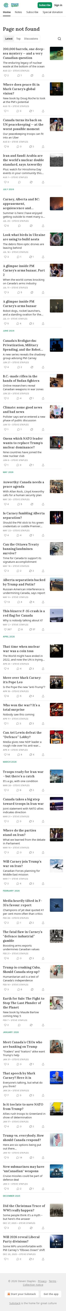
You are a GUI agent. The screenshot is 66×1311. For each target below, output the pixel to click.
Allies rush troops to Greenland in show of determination (24, 1115)
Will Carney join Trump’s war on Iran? (22, 863)
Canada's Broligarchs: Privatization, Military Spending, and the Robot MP (22, 345)
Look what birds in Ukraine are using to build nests (24, 237)
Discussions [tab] (31, 38)
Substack (14, 1303)
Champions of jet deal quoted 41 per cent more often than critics (23, 911)
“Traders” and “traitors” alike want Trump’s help (24, 1053)
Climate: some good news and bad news (22, 409)
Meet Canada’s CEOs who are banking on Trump (22, 1044)
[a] (56, 936)
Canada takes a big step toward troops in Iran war (23, 801)
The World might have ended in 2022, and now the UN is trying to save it (23, 657)
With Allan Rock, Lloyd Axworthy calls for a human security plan (23, 493)
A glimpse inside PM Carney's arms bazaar (20, 303)
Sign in (58, 5)
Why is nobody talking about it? (23, 620)
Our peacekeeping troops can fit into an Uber (23, 135)
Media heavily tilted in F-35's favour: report (22, 903)
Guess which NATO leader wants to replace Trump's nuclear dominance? (23, 442)
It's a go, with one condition (20, 781)
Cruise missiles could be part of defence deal (22, 1177)
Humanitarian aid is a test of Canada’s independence (20, 978)
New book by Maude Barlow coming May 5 (21, 1014)
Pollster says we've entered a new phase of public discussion (24, 418)
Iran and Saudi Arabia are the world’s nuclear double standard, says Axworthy (23, 160)
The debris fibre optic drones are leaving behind (23, 246)
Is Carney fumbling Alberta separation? (24, 515)
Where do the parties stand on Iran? (19, 832)
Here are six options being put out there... (22, 1146)
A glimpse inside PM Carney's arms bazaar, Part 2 (24, 270)
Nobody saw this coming (18, 714)
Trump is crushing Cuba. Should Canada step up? (22, 969)
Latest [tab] (9, 38)
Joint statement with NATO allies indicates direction (23, 810)
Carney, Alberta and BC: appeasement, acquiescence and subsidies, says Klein (21, 203)
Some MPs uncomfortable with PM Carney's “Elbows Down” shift (24, 1248)
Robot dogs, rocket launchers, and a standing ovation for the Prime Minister (22, 312)
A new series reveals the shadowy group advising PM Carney (24, 356)
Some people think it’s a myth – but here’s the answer (23, 1217)
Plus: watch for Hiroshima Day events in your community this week (22, 171)
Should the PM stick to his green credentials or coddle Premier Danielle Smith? (23, 524)
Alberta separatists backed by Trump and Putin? (24, 582)
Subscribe (45, 5)
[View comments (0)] (19, 182)
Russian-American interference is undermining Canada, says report (24, 591)
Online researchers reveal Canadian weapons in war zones (23, 387)
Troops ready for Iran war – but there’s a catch (23, 774)
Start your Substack (23, 1294)
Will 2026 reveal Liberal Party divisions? (21, 1239)
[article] (33, 62)
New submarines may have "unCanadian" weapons (23, 1169)
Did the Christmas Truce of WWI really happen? (24, 1208)
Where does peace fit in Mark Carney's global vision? (21, 89)
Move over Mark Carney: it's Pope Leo (22, 680)
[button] (7, 12)
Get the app (51, 1294)
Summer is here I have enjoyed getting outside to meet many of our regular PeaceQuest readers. (23, 214)
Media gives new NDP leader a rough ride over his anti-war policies (22, 743)
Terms (52, 1281)
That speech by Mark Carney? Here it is (19, 1075)
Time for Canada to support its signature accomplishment (22, 560)
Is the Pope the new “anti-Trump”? (24, 687)
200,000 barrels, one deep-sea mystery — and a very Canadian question (24, 53)
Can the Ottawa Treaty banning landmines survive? (21, 548)
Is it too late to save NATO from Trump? (23, 1106)
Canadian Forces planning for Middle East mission (21, 872)
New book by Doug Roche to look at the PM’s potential (24, 100)
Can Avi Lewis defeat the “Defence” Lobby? (22, 735)
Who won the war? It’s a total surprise (21, 707)
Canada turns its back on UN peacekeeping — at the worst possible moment (23, 124)
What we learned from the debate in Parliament (24, 841)
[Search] (59, 38)
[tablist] (21, 38)
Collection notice (33, 1285)
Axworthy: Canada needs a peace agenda (23, 484)
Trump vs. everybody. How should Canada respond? (23, 1137)
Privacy (42, 1281)
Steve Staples (21, 70)
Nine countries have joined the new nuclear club (22, 454)
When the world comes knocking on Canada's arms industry (23, 281)
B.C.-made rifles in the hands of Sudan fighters (21, 378)
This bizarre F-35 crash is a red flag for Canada (24, 613)
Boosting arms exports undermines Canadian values (21, 947)
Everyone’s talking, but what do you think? (23, 1084)
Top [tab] (18, 38)
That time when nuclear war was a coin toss (21, 649)
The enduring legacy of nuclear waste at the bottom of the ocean (24, 64)
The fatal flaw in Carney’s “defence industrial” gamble (22, 936)
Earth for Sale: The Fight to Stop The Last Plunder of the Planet (23, 1002)
